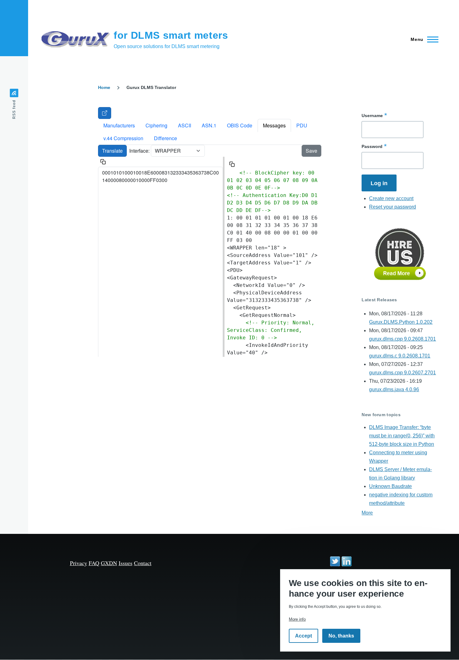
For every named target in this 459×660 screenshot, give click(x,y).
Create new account (391, 198)
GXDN (109, 563)
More (367, 512)
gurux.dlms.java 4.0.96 (394, 389)
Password (372, 146)
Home (104, 87)
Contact (142, 563)
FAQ (94, 563)
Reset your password (392, 206)
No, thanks (341, 635)
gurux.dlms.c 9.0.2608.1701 (399, 355)
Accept (303, 635)
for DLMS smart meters (171, 35)
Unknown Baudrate (390, 486)
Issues (125, 563)
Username (372, 115)
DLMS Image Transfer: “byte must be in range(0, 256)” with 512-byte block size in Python (402, 436)
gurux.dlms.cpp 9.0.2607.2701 (402, 372)
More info (297, 619)
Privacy (78, 563)
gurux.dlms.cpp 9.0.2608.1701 (402, 339)
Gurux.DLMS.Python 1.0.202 (400, 322)
